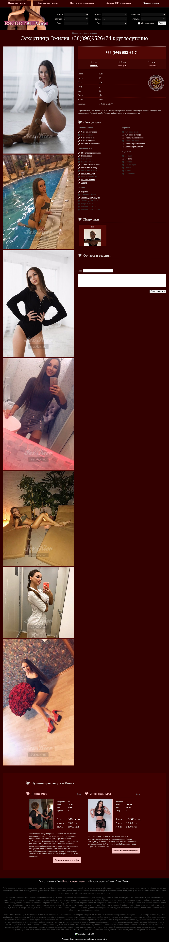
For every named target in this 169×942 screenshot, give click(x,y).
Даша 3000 (39, 793)
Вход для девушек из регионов (76, 881)
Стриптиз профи (132, 132)
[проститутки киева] (26, 15)
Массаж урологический (135, 144)
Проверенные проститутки (82, 3)
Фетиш (128, 171)
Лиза (93, 793)
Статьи (118, 881)
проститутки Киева (86, 939)
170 (100, 82)
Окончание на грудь (89, 168)
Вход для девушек (151, 3)
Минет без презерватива (91, 153)
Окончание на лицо (89, 171)
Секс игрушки (87, 159)
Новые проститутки (17, 3)
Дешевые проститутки (48, 3)
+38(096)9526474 (91, 38)
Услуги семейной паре (90, 165)
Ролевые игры (87, 162)
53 (100, 91)
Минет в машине (88, 180)
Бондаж (128, 156)
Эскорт (84, 182)
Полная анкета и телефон (67, 860)
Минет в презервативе (90, 144)
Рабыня (128, 162)
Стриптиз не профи (133, 135)
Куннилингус (86, 156)
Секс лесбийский (88, 141)
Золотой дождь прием (90, 201)
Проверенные (147, 23)
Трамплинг (130, 174)
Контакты (126, 881)
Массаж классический (134, 138)
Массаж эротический (134, 147)
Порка (128, 168)
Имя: (80, 271)
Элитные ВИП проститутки (118, 3)
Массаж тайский (132, 141)
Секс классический (89, 132)
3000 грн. (94, 66)
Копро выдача (87, 203)
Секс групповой (87, 138)
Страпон (84, 192)
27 (100, 78)
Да (100, 95)
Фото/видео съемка (89, 177)
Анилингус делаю (88, 195)
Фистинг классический (90, 209)
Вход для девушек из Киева (50, 881)
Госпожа (128, 159)
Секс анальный (87, 135)
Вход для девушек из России (102, 881)
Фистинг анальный (88, 206)
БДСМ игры (130, 165)
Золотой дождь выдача (90, 198)
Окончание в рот (88, 174)
